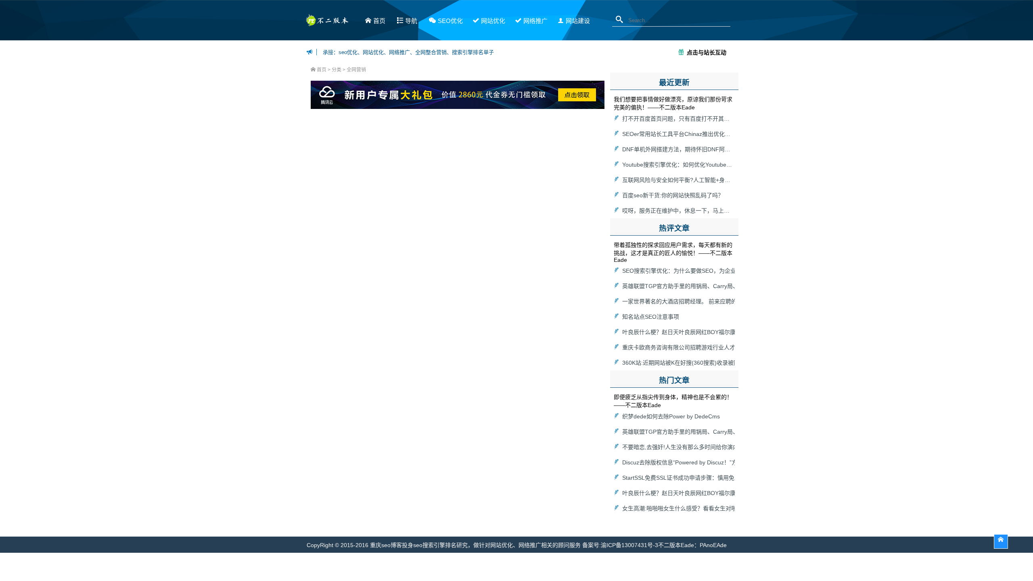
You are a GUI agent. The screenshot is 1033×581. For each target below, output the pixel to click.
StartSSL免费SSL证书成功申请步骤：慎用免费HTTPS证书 (696, 477)
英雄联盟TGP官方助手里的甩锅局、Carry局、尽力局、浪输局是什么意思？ (717, 286)
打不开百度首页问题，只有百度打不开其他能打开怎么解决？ (698, 118)
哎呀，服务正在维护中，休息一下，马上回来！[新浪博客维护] (700, 210)
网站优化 (493, 20)
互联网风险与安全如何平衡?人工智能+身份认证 (682, 180)
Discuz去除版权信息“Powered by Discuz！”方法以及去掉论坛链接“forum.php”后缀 (726, 462)
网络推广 (535, 20)
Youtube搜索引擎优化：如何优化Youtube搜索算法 (685, 164)
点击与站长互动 (706, 52)
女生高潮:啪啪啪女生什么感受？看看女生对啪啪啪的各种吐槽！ (702, 508)
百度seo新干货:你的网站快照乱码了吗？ (673, 195)
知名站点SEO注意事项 (650, 316)
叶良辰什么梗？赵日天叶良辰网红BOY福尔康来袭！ (687, 332)
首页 (379, 20)
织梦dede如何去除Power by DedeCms (671, 416)
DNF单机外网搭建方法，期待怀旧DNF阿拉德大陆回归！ (693, 149)
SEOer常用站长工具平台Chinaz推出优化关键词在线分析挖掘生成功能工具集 (718, 134)
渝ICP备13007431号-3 (629, 545)
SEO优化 (450, 20)
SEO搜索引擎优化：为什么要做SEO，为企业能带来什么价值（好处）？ (713, 271)
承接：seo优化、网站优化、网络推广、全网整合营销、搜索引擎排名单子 (408, 52)
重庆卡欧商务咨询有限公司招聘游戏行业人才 (678, 347)
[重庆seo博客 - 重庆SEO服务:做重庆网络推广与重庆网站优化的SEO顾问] (327, 22)
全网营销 (356, 70)
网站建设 (578, 20)
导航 (411, 20)
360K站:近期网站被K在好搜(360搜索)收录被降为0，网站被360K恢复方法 (714, 362)
